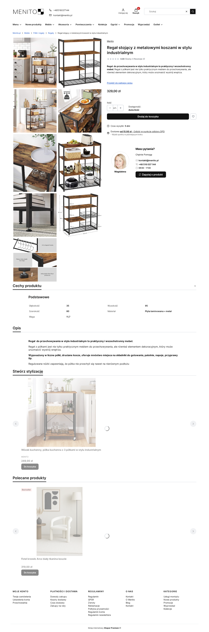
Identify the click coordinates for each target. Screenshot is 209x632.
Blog (128, 602)
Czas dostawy (57, 602)
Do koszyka (30, 466)
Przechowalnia (20, 602)
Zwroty (91, 602)
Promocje (168, 602)
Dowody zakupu (58, 596)
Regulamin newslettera (99, 615)
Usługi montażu (171, 596)
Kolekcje (168, 609)
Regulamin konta (96, 612)
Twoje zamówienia (22, 596)
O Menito (130, 599)
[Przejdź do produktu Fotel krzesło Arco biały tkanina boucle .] (59, 521)
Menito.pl (17, 33)
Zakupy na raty (58, 605)
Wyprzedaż (169, 605)
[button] (193, 11)
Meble (27, 33)
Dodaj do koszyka (148, 116)
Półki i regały (38, 33)
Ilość (109, 102)
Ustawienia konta (21, 599)
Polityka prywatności (98, 609)
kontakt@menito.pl (62, 15)
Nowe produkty (171, 599)
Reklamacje (94, 605)
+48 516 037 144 (147, 164)
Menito (110, 41)
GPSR (91, 599)
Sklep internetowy (103, 628)
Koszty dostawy (58, 599)
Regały (51, 33)
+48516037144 (61, 10)
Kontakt (129, 596)
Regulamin (93, 596)
